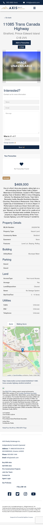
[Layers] (36, 330)
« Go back (7, 17)
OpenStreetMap (17, 375)
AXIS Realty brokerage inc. (11, 441)
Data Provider (6, 417)
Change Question (9, 143)
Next (38, 66)
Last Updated (6, 412)
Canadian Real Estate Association (28, 393)
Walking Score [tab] (22, 324)
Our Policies (6, 483)
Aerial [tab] (11, 324)
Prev (4, 66)
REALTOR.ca (8, 391)
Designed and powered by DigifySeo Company (21, 517)
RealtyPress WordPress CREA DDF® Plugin (15, 428)
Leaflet (9, 375)
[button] (34, 8)
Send (21, 147)
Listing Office (6, 421)
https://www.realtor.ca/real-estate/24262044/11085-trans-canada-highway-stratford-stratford (20, 382)
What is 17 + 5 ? (10, 136)
